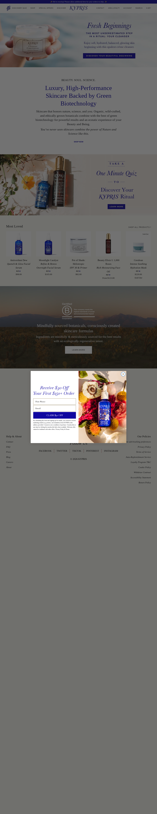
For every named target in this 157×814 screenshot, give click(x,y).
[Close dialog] (123, 374)
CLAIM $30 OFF (54, 415)
